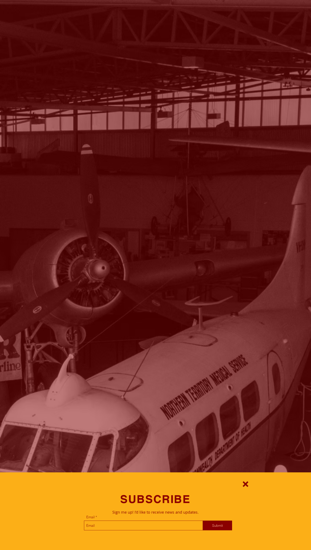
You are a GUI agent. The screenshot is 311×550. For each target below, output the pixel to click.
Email (90, 517)
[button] (245, 484)
